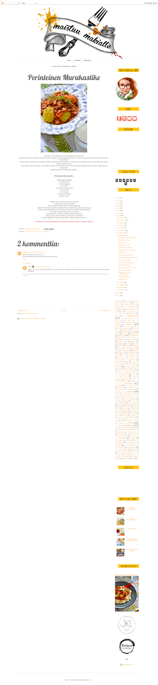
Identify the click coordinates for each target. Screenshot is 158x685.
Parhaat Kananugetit (124, 260)
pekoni (137, 402)
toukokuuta (121, 235)
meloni (127, 385)
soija (127, 434)
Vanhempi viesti (105, 310)
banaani (133, 306)
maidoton (125, 374)
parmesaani (124, 401)
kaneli (133, 341)
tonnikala (127, 445)
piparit (117, 408)
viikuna (135, 454)
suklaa (123, 438)
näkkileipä (117, 395)
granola (117, 320)
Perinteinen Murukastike (125, 247)
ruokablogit (46, 231)
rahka (126, 417)
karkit (128, 343)
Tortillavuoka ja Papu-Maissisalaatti (124, 273)
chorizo (128, 309)
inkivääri (117, 330)
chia (116, 309)
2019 (118, 205)
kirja (130, 354)
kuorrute (133, 359)
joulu (116, 332)
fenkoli (118, 313)
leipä (133, 365)
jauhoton (134, 330)
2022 (118, 198)
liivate (127, 368)
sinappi (134, 431)
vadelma (134, 449)
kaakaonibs (128, 337)
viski (116, 456)
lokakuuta (121, 223)
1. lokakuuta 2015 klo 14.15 (37, 252)
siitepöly (120, 431)
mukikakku (136, 387)
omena (119, 397)
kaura (120, 348)
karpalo (136, 343)
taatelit (137, 440)
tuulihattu (117, 449)
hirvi (123, 328)
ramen (116, 419)
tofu (136, 444)
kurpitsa (134, 361)
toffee (130, 444)
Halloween (118, 322)
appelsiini (117, 302)
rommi (137, 420)
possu (137, 410)
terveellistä (118, 444)
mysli (116, 392)
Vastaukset (28, 263)
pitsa (135, 408)
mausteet (118, 386)
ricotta (135, 419)
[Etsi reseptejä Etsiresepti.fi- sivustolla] (126, 664)
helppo (129, 324)
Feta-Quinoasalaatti (124, 276)
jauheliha (32, 231)
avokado (117, 306)
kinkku (117, 354)
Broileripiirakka (122, 279)
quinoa (131, 415)
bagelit (125, 306)
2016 (118, 213)
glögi (122, 318)
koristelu (132, 358)
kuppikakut (118, 361)
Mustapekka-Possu (123, 240)
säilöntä (124, 440)
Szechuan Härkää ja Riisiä (132, 550)
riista (127, 420)
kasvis (128, 345)
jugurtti (125, 332)
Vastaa (25, 259)
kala (123, 339)
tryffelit (116, 447)
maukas (128, 383)
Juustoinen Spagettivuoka (125, 262)
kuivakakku (118, 359)
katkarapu (136, 345)
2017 (118, 210)
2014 (118, 293)
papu (116, 401)
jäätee (130, 335)
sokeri (125, 436)
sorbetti (117, 438)
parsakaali (134, 401)
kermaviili (136, 350)
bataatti (117, 308)
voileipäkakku (135, 456)
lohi (135, 370)
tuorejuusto (131, 447)
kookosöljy (122, 357)
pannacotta (118, 399)
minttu (137, 385)
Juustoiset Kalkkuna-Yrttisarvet (127, 250)
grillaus (125, 320)
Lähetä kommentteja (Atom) (29, 313)
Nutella (117, 393)
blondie (123, 308)
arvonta (119, 304)
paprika (133, 399)
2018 (118, 208)
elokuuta (121, 228)
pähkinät (133, 413)
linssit (125, 370)
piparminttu (124, 408)
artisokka (136, 302)
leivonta (117, 367)
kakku (116, 339)
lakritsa (131, 363)
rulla (123, 423)
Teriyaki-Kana (122, 242)
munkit (126, 389)
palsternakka (128, 397)
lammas (137, 363)
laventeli (127, 365)
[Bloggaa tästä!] (47, 229)
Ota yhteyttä (77, 60)
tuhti (122, 447)
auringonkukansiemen (130, 304)
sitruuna (136, 433)
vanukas (120, 453)
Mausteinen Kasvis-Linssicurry (127, 267)
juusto (125, 334)
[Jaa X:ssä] (49, 229)
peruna (136, 404)
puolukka (117, 413)
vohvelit (122, 456)
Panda (135, 397)
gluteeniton (133, 316)
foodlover (132, 313)
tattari (128, 442)
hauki (135, 322)
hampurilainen (128, 322)
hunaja (129, 328)
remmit (129, 419)
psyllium (119, 411)
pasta (123, 402)
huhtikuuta (121, 282)
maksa (116, 377)
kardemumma (119, 343)
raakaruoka (120, 417)
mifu (132, 385)
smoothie (120, 434)
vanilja (137, 451)
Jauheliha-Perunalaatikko (125, 255)
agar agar (127, 300)
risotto (131, 420)
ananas (135, 300)
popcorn (117, 410)
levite (131, 367)
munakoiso (119, 389)
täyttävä (125, 449)
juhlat (132, 332)
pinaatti (135, 406)
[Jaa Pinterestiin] (53, 229)
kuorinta (126, 359)
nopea (130, 391)
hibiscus (125, 326)
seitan (123, 429)
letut (126, 367)
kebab (127, 348)
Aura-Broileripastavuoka (132, 518)
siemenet (129, 429)
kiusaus (117, 356)
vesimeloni (127, 454)
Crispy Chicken (132, 528)
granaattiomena (132, 318)
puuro (125, 413)
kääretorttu (118, 363)
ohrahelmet (125, 395)
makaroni (117, 376)
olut (138, 395)
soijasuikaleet (118, 436)
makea (125, 376)
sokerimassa (134, 436)
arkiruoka (26, 231)
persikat (120, 404)
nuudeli (124, 393)
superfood (117, 440)
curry (116, 311)
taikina (120, 442)
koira (123, 356)
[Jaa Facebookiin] (51, 229)
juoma (117, 334)
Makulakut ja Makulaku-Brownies (128, 257)
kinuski (124, 354)
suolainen (133, 438)
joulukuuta (121, 218)
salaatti (133, 427)
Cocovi (135, 309)
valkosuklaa (127, 451)
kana (137, 339)
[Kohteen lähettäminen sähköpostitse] (45, 229)
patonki (130, 402)
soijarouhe (134, 434)
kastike (37, 231)
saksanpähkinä (125, 427)
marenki (134, 379)
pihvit (119, 406)
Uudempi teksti (22, 310)
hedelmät (117, 324)
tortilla (134, 445)
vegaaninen (134, 453)
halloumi (134, 320)
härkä (135, 328)
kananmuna (122, 341)
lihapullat (136, 367)
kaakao (120, 337)
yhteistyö (126, 458)
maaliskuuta (122, 285)
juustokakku (135, 334)
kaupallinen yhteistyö (132, 347)
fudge (116, 316)
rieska (116, 420)
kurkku (126, 361)
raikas (134, 417)
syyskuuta (121, 225)
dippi (122, 311)
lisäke (130, 370)
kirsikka (135, 354)
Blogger (90, 680)
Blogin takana (87, 60)
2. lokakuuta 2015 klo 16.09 (43, 267)
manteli (127, 379)
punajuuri (134, 411)
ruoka (41, 231)
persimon (129, 404)
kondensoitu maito (133, 356)
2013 (118, 295)
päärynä (117, 415)
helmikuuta (121, 287)
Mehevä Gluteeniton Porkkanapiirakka (132, 539)
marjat (125, 381)
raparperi (122, 419)
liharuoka (119, 368)
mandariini (125, 377)
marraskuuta (122, 220)
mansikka (118, 379)
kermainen (125, 350)
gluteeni (124, 316)
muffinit (129, 387)
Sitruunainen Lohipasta (125, 270)
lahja (124, 363)
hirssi (118, 328)
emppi (29, 267)
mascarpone (118, 383)
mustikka (133, 389)
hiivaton (132, 326)
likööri (132, 368)
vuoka (118, 458)
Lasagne (119, 365)
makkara (135, 376)
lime (137, 368)
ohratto (132, 395)
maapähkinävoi (132, 372)
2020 (118, 203)
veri (121, 454)
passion (117, 402)
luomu (116, 372)
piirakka (127, 406)
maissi (134, 374)
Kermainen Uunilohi (124, 245)
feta (125, 313)
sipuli (129, 433)
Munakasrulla (122, 252)
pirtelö (130, 408)
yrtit (133, 458)
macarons (117, 374)
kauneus (120, 346)
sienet (137, 429)
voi (127, 456)
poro (131, 410)
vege (116, 454)
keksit (116, 350)
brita (129, 308)
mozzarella (120, 387)
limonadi (120, 370)
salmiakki (117, 429)
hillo (138, 326)
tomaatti (117, 445)
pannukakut (126, 399)
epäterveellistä (135, 311)
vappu (126, 453)
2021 (118, 200)
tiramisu (125, 444)
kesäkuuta (121, 233)
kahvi (135, 337)
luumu (123, 372)
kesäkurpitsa (131, 352)
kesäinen (121, 352)
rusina (116, 427)
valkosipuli (117, 451)
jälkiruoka (121, 335)
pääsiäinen (124, 415)
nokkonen (122, 392)
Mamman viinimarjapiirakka (132, 508)
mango (134, 377)
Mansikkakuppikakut (124, 265)
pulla (126, 411)
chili (121, 310)
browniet (134, 308)
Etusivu (69, 60)
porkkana (124, 410)
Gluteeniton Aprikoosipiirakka (126, 237)
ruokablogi (117, 425)
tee (135, 442)
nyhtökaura (133, 393)
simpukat (127, 431)
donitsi (127, 311)
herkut (117, 326)
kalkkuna (130, 339)
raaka (137, 415)
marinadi (117, 381)
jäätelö (137, 335)
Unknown (25, 252)
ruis (118, 423)
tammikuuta (122, 290)
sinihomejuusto (119, 433)
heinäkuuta (121, 230)
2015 (118, 215)
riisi (121, 420)
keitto (133, 348)
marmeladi (133, 381)
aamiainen (118, 300)
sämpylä (130, 440)
